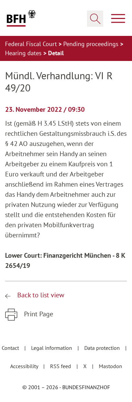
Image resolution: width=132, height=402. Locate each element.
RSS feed (61, 366)
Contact (11, 347)
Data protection (102, 347)
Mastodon (110, 366)
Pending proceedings (91, 44)
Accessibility (24, 366)
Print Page (37, 314)
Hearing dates (24, 53)
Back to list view (40, 295)
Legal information (52, 347)
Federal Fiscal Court (32, 44)
